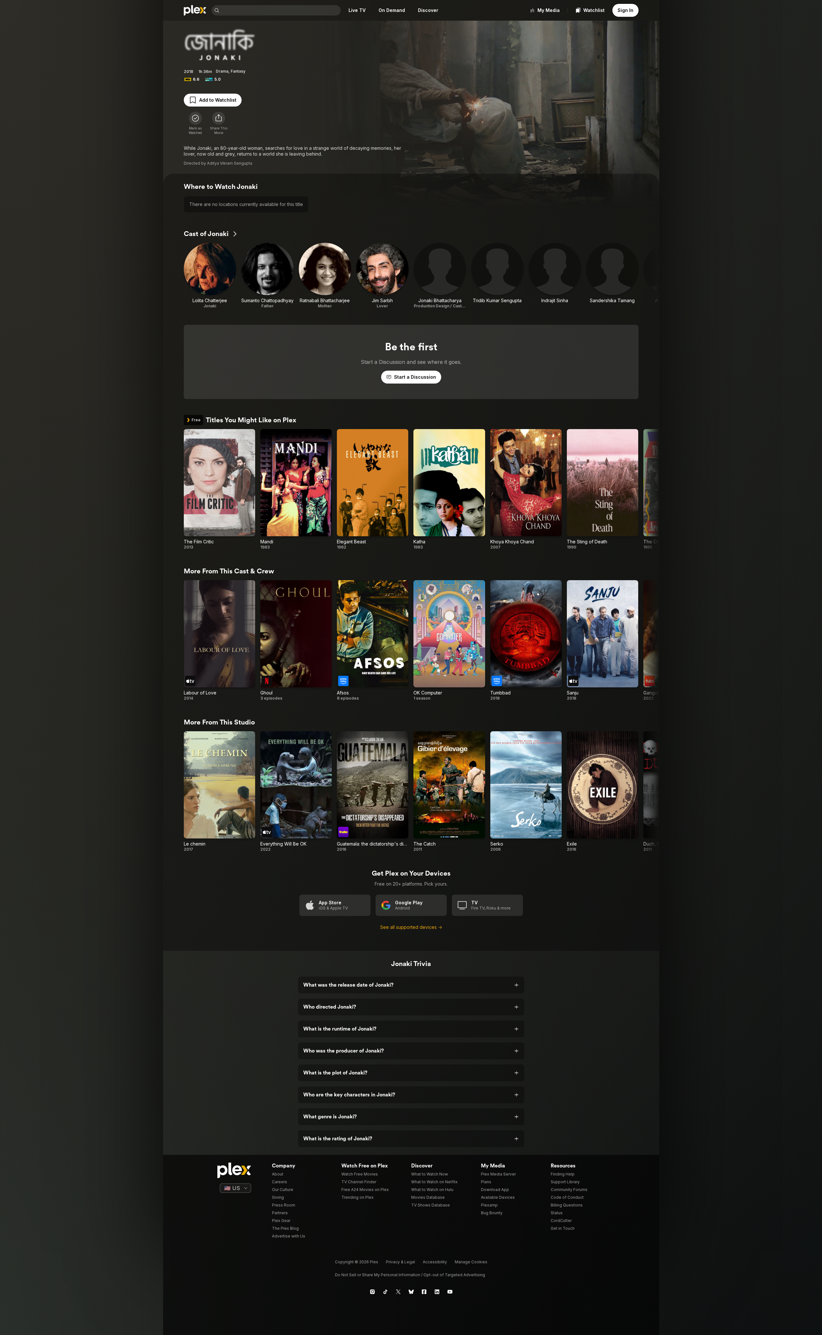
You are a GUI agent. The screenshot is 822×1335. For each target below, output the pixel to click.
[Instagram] (372, 1291)
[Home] (195, 10)
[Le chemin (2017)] (219, 791)
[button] (218, 123)
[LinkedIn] (437, 1291)
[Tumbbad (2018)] (526, 640)
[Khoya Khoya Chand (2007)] (526, 489)
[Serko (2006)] (526, 791)
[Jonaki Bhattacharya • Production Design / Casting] (440, 276)
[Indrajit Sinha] (555, 276)
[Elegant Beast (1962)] (372, 489)
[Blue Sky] (411, 1291)
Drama (222, 71)
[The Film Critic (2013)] (219, 489)
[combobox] (281, 10)
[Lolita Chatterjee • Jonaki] (210, 276)
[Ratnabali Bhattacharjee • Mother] (325, 276)
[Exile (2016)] (602, 791)
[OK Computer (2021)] (449, 640)
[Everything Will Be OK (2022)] (296, 791)
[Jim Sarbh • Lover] (382, 276)
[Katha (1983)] (449, 489)
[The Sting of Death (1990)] (602, 489)
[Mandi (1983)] (296, 489)
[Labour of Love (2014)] (219, 640)
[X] (398, 1291)
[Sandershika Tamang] (612, 276)
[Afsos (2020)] (372, 640)
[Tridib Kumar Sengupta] (497, 276)
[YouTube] (449, 1291)
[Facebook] (424, 1291)
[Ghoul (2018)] (296, 640)
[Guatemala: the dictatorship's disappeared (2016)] (372, 791)
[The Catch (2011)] (449, 791)
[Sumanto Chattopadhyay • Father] (267, 276)
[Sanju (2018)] (602, 640)
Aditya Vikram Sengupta (229, 163)
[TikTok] (385, 1291)
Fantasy (238, 71)
